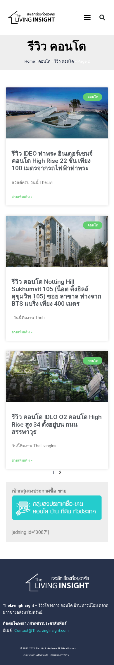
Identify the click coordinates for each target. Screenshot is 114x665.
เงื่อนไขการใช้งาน (60, 655)
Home (30, 61)
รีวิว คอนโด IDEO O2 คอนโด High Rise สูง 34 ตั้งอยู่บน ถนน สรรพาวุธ (57, 424)
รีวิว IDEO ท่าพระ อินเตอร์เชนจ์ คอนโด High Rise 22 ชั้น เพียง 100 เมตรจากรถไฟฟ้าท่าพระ (52, 161)
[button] (87, 17)
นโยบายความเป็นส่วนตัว (35, 655)
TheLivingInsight (18, 605)
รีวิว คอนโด (64, 61)
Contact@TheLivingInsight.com (41, 630)
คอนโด (44, 61)
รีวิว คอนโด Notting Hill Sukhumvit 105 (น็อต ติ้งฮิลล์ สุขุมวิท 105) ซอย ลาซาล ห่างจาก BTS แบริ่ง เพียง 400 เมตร (56, 292)
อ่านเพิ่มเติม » (22, 197)
